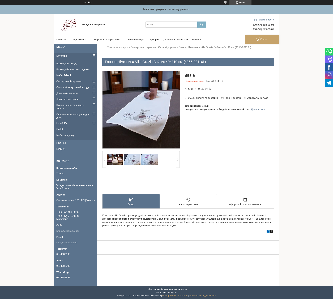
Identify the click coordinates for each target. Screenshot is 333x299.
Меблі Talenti (63, 75)
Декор (153, 39)
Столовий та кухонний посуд (72, 87)
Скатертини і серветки (143, 47)
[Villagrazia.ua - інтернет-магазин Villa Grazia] (69, 24)
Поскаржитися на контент (175, 295)
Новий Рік (61, 123)
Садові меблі (78, 39)
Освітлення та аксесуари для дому (72, 116)
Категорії (61, 55)
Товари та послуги (117, 47)
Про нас (196, 39)
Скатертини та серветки (104, 39)
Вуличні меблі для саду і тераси (70, 106)
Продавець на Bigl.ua (166, 292)
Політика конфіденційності (202, 295)
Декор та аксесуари (67, 99)
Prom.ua (183, 289)
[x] (271, 231)
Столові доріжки (167, 47)
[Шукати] (201, 25)
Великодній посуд (66, 63)
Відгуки (60, 148)
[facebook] (268, 231)
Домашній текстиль (174, 39)
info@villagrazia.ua (66, 242)
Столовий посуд (134, 39)
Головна (61, 39)
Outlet (59, 129)
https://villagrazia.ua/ (67, 230)
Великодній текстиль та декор (73, 69)
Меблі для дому (65, 135)
